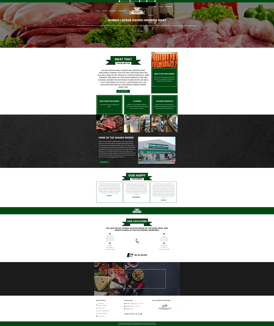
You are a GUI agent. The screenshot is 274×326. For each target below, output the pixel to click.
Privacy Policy (141, 323)
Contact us (112, 157)
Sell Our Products (134, 1)
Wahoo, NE (143, 1)
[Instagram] (139, 314)
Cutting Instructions (124, 1)
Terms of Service (149, 323)
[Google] (141, 314)
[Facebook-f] (137, 314)
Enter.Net (155, 324)
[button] (1, 25)
